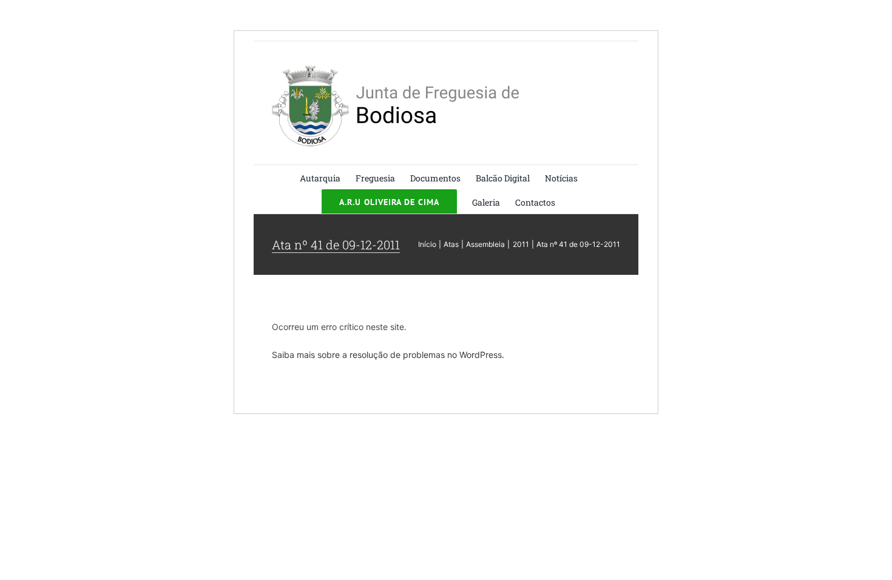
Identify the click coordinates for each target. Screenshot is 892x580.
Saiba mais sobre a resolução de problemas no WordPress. (388, 354)
